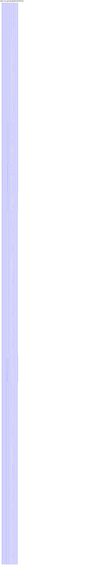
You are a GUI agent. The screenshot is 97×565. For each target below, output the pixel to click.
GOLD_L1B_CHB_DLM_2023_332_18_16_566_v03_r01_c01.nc (10, 362)
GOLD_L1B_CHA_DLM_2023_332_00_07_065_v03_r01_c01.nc (10, 124)
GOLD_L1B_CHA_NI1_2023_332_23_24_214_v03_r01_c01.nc (10, 334)
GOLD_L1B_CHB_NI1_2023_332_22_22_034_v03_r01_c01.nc (10, 498)
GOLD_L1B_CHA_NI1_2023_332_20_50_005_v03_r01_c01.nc (10, 251)
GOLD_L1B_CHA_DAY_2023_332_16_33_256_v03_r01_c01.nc (10, 105)
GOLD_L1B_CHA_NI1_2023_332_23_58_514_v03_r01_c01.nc (10, 353)
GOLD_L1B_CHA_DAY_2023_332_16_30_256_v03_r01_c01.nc (10, 103)
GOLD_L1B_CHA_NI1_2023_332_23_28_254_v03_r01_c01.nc (10, 337)
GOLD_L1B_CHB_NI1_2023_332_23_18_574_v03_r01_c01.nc (10, 537)
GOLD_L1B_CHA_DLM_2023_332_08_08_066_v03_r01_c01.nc (10, 142)
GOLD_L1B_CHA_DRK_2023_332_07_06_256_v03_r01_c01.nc (10, 170)
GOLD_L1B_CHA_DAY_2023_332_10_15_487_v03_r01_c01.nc (10, 41)
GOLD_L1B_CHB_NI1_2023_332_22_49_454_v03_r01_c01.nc (10, 517)
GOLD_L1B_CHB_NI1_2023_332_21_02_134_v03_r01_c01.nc (10, 444)
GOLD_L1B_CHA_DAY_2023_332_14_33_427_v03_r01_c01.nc (10, 88)
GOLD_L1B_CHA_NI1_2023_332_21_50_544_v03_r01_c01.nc (10, 284)
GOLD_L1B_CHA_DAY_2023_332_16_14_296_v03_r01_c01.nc (10, 91)
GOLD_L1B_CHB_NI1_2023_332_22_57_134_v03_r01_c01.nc (10, 522)
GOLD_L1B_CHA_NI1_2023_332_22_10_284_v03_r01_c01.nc (10, 293)
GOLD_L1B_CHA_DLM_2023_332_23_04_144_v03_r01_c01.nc (10, 158)
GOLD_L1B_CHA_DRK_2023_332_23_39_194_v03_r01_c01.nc (10, 191)
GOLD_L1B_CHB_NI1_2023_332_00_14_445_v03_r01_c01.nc (10, 391)
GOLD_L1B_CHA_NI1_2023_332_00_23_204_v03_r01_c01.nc (10, 222)
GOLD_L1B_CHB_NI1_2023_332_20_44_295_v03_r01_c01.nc (10, 431)
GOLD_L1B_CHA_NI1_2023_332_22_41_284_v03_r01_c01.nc (10, 309)
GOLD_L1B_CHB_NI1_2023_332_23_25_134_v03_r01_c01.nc (10, 541)
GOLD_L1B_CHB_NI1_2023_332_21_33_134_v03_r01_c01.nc (10, 464)
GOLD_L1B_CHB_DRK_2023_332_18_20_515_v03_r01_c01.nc (10, 377)
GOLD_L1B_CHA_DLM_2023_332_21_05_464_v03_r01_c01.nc (10, 147)
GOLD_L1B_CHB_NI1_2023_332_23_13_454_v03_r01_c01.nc (10, 533)
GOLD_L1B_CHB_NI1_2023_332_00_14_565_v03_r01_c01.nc (10, 392)
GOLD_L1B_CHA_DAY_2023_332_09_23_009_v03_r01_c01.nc (10, 25)
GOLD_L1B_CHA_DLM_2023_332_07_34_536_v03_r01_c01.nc (10, 136)
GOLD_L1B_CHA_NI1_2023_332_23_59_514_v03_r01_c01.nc (10, 354)
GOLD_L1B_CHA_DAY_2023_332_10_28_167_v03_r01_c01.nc (10, 50)
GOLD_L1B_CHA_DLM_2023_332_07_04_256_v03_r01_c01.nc (10, 133)
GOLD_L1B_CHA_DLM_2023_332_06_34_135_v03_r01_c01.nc (10, 129)
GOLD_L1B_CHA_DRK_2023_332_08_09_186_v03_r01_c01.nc (10, 173)
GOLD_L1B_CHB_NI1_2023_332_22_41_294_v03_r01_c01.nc (10, 511)
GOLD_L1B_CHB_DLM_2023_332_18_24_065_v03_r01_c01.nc (10, 365)
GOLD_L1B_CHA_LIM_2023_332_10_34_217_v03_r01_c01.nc (10, 195)
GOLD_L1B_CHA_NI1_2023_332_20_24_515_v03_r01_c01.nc (10, 238)
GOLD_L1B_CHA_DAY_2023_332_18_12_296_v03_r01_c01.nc (10, 107)
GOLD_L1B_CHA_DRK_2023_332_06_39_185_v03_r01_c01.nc (10, 169)
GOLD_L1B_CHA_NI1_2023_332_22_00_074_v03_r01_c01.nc (10, 290)
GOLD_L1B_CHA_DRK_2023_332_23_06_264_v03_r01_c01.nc (10, 189)
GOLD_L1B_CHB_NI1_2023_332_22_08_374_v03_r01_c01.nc (10, 489)
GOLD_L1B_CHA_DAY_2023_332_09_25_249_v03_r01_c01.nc (10, 27)
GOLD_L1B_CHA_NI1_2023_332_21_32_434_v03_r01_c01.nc (10, 276)
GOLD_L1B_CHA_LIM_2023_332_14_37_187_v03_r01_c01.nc (10, 203)
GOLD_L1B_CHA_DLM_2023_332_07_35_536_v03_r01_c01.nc (10, 137)
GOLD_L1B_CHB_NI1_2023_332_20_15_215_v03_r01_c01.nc (10, 412)
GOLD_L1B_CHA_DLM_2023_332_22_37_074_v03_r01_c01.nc (10, 157)
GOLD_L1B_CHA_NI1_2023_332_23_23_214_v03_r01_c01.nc (10, 333)
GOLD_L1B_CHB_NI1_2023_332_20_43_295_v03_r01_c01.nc (10, 430)
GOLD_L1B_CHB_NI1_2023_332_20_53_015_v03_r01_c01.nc (10, 437)
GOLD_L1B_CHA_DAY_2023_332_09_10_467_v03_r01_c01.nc (10, 20)
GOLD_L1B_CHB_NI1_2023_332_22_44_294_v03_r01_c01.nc (10, 513)
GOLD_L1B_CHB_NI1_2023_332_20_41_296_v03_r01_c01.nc (10, 429)
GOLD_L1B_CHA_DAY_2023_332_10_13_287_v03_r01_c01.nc (10, 39)
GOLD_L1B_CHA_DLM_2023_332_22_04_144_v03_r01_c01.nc (10, 152)
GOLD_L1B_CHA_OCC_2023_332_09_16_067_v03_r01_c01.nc (10, 357)
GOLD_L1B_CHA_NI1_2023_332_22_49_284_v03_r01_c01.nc (10, 315)
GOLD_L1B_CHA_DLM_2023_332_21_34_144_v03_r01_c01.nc (10, 149)
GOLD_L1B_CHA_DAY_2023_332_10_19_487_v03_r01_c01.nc (10, 44)
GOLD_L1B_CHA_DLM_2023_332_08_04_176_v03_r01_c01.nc (10, 140)
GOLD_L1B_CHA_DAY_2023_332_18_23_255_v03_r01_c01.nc (10, 115)
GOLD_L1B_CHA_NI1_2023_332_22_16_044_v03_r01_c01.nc (10, 297)
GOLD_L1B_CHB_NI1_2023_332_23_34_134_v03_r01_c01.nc (10, 547)
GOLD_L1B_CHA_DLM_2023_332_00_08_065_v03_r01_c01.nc (10, 125)
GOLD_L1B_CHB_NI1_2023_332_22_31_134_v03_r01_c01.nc (10, 505)
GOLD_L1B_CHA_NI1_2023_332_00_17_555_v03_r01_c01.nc (10, 219)
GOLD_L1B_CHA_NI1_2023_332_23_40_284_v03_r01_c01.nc (10, 340)
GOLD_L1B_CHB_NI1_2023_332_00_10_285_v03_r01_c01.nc (10, 388)
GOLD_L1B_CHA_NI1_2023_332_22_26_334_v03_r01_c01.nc (10, 304)
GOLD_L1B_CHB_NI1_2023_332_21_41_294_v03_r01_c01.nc (10, 469)
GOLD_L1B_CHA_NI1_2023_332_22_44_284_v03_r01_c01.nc (10, 311)
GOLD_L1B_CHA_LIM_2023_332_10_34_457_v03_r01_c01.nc (10, 196)
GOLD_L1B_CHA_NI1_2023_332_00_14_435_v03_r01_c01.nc (10, 216)
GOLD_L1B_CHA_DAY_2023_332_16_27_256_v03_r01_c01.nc (10, 101)
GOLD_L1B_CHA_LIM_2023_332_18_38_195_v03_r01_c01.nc (10, 211)
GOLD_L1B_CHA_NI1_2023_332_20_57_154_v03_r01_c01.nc (10, 256)
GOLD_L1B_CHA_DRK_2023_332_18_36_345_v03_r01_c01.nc (10, 181)
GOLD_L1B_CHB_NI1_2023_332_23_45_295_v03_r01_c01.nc (10, 554)
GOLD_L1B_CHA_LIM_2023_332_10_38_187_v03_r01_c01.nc (10, 198)
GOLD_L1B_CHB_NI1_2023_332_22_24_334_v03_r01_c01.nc (10, 500)
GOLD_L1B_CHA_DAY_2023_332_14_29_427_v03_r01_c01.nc (10, 85)
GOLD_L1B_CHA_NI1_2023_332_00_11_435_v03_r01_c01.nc (10, 214)
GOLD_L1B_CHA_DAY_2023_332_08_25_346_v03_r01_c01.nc (10, 13)
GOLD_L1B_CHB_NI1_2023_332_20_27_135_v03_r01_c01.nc (10, 419)
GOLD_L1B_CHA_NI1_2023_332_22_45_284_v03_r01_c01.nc (10, 312)
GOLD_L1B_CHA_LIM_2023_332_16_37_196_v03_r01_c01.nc (10, 207)
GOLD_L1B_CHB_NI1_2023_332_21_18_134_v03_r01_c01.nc (10, 454)
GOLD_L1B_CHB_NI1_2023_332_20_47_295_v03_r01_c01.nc (10, 433)
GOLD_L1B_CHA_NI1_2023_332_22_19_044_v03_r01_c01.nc (10, 299)
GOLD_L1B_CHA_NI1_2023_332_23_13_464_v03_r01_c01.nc (10, 327)
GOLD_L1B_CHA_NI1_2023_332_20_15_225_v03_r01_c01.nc (10, 232)
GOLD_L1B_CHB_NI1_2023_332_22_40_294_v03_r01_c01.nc (10, 510)
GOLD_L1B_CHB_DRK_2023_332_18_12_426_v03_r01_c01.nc (10, 375)
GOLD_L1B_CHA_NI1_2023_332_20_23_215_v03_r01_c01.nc (10, 237)
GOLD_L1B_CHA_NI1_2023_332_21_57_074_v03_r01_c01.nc (10, 288)
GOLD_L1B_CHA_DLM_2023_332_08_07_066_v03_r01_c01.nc (10, 141)
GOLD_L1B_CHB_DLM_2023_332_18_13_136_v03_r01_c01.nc (10, 359)
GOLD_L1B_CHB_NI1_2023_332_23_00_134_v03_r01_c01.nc (10, 524)
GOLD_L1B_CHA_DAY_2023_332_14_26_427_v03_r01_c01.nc (10, 83)
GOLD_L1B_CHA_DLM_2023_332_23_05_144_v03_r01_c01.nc (10, 159)
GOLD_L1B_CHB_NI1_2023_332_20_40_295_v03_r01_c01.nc (10, 428)
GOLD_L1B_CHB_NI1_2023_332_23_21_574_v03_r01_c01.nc (10, 539)
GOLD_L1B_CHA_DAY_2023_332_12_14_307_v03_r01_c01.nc (10, 58)
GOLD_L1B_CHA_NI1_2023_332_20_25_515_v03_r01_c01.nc (10, 239)
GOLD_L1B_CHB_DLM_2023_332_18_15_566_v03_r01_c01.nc (10, 361)
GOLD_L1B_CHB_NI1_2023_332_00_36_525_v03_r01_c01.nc (10, 407)
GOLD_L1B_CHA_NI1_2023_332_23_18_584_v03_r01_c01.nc (10, 331)
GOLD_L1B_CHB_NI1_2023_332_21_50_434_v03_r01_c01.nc (10, 476)
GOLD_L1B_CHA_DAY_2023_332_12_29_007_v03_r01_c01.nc (10, 68)
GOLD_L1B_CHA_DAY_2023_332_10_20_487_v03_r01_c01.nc (10, 45)
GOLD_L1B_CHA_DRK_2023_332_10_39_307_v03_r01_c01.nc (10, 176)
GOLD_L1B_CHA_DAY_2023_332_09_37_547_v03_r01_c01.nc (10, 36)
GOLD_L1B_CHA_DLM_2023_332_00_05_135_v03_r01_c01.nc (10, 123)
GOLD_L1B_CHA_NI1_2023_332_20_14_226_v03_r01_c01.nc (10, 231)
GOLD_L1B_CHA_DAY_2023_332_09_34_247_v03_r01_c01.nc (10, 33)
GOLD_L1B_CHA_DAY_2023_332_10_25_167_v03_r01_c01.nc (10, 48)
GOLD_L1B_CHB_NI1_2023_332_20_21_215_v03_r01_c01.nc (10, 416)
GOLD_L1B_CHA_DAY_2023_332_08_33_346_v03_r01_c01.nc (10, 19)
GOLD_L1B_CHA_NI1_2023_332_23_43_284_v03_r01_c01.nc (10, 342)
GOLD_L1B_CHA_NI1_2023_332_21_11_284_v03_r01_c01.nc (10, 261)
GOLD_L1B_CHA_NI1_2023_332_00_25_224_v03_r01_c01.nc (10, 224)
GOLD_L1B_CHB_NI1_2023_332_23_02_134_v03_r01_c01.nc (10, 525)
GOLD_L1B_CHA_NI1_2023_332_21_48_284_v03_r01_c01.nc (10, 282)
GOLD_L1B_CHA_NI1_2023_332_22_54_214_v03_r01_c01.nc (10, 318)
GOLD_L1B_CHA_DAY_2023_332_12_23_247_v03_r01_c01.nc (10, 64)
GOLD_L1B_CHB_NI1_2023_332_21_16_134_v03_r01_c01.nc (10, 453)
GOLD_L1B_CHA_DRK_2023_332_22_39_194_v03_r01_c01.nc (10, 188)
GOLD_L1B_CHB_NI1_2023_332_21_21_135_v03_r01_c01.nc (10, 456)
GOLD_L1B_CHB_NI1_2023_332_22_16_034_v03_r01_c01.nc (10, 494)
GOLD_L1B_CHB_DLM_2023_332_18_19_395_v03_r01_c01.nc (10, 363)
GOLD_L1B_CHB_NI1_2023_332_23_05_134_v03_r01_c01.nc (10, 527)
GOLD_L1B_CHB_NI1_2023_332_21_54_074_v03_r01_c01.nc (10, 479)
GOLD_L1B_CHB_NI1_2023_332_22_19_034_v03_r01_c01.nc (10, 496)
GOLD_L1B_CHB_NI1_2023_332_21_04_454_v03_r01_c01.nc (10, 446)
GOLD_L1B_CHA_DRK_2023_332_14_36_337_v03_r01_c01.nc (10, 178)
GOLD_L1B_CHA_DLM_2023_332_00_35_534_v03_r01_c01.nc (10, 127)
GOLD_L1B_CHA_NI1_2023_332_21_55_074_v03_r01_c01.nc (10, 287)
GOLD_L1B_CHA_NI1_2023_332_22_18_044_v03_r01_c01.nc (10, 298)
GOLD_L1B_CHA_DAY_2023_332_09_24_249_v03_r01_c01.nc (10, 26)
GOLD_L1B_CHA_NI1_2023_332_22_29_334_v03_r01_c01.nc (10, 306)
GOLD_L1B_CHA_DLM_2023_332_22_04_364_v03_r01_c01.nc (10, 153)
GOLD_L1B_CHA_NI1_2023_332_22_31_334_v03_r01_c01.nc (10, 307)
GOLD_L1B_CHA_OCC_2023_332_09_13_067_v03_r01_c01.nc (10, 355)
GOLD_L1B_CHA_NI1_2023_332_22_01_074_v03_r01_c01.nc (10, 291)
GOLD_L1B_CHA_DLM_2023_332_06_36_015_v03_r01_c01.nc (10, 130)
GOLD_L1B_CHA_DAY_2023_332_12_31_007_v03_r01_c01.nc (10, 69)
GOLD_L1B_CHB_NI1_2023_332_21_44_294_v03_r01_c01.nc (10, 471)
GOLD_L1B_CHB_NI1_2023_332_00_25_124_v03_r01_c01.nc (10, 399)
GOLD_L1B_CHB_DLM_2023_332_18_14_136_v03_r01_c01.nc (10, 360)
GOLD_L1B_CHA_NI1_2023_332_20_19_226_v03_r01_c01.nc (10, 235)
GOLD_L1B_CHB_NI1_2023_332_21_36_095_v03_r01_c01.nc (10, 466)
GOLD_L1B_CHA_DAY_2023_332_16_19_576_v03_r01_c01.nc (10, 95)
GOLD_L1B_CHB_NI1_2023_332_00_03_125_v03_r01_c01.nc (10, 384)
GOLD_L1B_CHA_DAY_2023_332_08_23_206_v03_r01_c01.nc (10, 11)
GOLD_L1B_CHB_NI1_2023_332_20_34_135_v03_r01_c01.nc (10, 424)
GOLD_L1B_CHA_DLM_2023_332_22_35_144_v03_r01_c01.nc (10, 156)
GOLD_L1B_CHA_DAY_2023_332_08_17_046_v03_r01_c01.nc (10, 7)
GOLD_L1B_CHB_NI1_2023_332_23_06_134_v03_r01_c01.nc (10, 528)
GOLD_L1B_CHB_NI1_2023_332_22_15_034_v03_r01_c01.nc (10, 493)
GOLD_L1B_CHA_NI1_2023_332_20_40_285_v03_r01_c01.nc (10, 244)
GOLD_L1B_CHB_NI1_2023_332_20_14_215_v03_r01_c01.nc (10, 411)
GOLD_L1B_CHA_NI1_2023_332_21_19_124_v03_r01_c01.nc (10, 266)
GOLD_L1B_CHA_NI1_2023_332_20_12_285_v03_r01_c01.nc (10, 230)
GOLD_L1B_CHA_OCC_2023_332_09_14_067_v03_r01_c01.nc (10, 356)
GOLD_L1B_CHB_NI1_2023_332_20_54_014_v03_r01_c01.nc (10, 438)
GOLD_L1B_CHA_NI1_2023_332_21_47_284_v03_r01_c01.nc (10, 281)
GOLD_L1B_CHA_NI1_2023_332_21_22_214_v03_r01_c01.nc (10, 268)
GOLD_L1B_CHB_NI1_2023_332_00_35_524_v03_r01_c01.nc (10, 406)
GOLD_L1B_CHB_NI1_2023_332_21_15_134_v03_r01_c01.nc (10, 452)
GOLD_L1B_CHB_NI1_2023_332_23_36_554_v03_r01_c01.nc (10, 549)
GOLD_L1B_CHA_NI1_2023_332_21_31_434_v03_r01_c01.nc (10, 275)
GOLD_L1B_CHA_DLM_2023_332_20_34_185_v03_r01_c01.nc (10, 143)
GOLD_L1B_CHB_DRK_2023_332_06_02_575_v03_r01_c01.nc (10, 374)
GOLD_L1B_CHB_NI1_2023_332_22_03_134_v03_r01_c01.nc (10, 485)
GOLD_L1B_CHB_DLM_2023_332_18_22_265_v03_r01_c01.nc (10, 364)
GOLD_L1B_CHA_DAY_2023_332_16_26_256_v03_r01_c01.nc (10, 100)
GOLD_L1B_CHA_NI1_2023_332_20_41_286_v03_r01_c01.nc (10, 245)
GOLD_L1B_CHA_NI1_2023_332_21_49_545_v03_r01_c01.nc (10, 283)
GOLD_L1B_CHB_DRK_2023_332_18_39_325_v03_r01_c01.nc (10, 381)
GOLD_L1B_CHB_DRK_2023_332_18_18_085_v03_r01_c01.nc (10, 376)
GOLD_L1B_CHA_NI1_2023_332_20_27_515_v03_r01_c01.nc (10, 240)
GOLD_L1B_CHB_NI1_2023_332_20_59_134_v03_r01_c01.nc (10, 442)
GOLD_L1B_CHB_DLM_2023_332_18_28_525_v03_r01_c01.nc (10, 368)
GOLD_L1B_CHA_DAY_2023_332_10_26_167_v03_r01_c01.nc (10, 49)
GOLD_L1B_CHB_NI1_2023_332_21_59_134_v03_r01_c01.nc (10, 482)
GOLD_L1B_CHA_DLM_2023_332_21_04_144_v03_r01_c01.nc (10, 146)
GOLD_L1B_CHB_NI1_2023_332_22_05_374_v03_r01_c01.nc (10, 487)
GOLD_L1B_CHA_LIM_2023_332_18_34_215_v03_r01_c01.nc (10, 208)
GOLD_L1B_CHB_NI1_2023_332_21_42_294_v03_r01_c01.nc (10, 470)
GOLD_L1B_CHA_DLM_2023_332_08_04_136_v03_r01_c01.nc (10, 139)
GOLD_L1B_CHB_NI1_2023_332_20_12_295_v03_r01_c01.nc (10, 410)
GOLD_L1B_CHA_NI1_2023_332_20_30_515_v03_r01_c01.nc (10, 242)
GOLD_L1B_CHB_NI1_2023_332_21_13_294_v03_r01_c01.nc (10, 451)
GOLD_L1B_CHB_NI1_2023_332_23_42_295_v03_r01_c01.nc (10, 552)
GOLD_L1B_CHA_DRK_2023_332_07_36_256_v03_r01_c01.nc (10, 171)
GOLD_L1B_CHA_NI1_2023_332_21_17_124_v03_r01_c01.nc (10, 265)
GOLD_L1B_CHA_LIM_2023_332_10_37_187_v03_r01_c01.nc (10, 197)
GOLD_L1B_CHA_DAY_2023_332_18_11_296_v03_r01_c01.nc (10, 106)
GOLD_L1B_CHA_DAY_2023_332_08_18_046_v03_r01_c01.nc (10, 8)
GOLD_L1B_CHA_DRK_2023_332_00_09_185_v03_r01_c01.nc (10, 165)
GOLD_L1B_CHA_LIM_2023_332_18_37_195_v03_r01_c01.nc (10, 210)
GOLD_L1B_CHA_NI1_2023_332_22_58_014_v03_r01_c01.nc (10, 321)
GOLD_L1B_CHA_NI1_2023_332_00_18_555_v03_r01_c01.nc (10, 220)
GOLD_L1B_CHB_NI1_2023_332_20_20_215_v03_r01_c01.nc (10, 415)
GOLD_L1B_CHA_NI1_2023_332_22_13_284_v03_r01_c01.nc (10, 295)
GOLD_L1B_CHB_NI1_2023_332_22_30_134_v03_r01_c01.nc (10, 504)
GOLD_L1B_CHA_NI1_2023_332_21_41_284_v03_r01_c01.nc (10, 277)
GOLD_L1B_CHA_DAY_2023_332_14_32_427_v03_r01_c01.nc (10, 87)
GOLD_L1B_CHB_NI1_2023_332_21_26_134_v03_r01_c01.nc (10, 459)
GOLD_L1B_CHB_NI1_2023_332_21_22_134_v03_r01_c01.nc (10, 457)
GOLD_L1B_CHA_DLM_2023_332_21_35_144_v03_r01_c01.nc (10, 150)
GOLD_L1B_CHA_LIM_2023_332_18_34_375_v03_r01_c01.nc (10, 209)
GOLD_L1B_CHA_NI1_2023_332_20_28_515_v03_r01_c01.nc (10, 241)
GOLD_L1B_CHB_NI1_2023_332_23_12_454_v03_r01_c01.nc (10, 532)
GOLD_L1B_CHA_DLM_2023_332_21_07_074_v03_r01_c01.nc (10, 148)
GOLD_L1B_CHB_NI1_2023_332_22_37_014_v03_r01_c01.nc (10, 509)
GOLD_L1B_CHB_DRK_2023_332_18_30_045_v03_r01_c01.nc (10, 379)
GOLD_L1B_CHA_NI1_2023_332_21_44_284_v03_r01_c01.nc (10, 279)
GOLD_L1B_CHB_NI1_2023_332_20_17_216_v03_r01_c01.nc (10, 413)
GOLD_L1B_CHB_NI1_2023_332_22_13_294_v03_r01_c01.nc (10, 492)
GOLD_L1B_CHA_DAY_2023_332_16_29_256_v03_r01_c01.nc (10, 102)
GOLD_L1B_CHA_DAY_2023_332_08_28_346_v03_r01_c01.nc (10, 15)
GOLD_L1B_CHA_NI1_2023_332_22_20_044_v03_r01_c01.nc (10, 300)
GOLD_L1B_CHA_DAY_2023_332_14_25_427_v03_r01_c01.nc (10, 82)
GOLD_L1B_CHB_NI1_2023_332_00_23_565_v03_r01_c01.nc (10, 398)
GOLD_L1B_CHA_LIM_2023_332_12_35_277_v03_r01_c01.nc (10, 200)
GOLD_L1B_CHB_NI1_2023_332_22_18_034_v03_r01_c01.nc (10, 495)
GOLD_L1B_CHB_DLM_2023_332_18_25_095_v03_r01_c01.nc (10, 366)
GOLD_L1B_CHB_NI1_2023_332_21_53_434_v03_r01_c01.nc (10, 478)
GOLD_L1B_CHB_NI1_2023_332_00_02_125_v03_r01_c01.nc (10, 383)
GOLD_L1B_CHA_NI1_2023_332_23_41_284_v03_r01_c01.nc (10, 341)
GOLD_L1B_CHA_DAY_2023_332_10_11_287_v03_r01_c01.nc (10, 38)
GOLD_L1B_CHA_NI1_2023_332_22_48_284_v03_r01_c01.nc (10, 314)
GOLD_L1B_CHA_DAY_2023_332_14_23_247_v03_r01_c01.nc (10, 80)
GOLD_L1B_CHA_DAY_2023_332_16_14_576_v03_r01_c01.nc (10, 92)
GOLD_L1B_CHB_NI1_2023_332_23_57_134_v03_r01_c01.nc (10, 562)
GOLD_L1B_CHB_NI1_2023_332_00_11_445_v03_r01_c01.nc (10, 389)
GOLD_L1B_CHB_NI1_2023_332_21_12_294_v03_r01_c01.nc (10, 450)
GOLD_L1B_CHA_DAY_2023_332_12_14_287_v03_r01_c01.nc (10, 57)
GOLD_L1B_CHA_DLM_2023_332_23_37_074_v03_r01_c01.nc (10, 163)
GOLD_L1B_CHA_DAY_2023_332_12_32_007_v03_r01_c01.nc (10, 70)
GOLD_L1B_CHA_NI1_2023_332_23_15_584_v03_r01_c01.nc (10, 329)
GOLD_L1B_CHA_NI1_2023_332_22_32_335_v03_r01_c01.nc (10, 308)
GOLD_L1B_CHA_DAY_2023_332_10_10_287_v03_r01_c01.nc (10, 37)
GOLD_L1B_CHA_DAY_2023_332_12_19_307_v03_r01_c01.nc (10, 61)
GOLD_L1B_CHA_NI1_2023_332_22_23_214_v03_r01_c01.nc (10, 301)
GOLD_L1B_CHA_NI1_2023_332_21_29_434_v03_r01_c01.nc (10, 274)
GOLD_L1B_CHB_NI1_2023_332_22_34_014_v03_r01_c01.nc (10, 507)
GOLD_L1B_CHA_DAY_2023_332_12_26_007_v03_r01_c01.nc (10, 66)
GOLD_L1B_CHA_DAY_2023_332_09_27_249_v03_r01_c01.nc (10, 28)
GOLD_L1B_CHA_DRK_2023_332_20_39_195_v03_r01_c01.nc (10, 183)
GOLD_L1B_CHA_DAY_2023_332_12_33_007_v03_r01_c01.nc (10, 71)
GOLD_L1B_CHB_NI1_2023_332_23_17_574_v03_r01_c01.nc (10, 536)
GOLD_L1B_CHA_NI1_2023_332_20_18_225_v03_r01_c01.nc (10, 234)
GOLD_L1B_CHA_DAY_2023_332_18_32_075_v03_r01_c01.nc (10, 121)
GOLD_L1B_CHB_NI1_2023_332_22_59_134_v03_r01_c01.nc (10, 523)
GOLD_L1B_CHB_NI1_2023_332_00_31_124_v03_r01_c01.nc (10, 403)
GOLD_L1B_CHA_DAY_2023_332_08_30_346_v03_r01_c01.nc (10, 17)
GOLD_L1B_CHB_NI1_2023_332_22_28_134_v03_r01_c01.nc (10, 503)
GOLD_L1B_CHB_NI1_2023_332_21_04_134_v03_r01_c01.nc (10, 445)
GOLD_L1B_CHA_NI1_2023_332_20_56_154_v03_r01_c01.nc (10, 255)
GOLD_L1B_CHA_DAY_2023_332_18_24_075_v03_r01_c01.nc (10, 116)
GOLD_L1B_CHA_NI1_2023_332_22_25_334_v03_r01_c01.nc (10, 303)
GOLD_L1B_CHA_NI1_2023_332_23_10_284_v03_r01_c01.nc (10, 324)
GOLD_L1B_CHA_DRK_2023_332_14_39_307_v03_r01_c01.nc (10, 179)
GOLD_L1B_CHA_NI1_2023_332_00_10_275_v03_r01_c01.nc (10, 213)
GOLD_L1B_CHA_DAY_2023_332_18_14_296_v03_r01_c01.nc (10, 108)
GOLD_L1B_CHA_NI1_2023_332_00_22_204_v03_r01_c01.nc (10, 221)
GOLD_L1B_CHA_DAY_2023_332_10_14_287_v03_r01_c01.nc (10, 40)
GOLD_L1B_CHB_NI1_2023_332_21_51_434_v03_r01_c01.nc (10, 477)
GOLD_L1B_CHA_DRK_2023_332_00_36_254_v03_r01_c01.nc (10, 166)
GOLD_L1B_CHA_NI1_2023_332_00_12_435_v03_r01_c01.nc (10, 215)
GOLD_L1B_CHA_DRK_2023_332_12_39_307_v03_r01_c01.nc (10, 177)
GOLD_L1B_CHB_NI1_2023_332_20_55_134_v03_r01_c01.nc (10, 439)
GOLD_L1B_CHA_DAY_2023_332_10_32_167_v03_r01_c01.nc (10, 53)
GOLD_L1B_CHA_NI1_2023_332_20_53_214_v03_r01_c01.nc (10, 253)
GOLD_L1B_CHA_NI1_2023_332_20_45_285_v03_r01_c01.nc (10, 248)
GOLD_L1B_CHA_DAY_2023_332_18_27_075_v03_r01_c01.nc (10, 118)
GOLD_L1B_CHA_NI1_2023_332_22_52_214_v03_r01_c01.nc (10, 317)
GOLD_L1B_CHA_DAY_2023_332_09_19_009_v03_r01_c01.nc (10, 22)
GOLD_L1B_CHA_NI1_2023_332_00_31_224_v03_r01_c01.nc (10, 228)
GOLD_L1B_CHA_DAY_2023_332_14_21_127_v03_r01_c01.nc (10, 79)
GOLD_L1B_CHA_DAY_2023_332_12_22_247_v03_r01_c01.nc (10, 63)
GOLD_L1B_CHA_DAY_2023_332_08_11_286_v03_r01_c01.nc (10, 3)
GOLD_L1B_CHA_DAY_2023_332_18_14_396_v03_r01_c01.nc (10, 109)
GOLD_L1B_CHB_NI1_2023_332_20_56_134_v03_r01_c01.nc (10, 440)
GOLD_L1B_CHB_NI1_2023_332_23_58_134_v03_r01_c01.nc (10, 563)
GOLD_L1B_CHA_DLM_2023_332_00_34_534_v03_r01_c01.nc (10, 126)
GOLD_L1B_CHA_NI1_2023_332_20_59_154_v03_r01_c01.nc (10, 257)
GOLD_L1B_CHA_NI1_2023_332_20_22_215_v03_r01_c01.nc (10, 236)
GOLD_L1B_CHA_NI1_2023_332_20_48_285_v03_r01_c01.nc (10, 250)
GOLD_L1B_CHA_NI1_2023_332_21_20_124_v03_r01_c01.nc (10, 267)
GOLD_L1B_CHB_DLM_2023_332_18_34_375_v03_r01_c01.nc (10, 371)
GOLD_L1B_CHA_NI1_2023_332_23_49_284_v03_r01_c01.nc (10, 346)
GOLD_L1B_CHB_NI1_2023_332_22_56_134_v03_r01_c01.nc (10, 521)
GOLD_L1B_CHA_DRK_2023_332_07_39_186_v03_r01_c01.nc (10, 172)
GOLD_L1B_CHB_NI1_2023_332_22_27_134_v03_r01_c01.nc (10, 502)
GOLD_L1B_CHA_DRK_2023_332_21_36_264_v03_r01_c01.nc (10, 185)
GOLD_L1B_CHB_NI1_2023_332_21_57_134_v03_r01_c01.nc (10, 481)
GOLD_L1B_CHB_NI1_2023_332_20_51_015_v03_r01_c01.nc (10, 436)
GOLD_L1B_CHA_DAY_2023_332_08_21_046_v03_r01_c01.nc (10, 10)
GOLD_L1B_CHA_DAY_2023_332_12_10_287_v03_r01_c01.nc (10, 54)
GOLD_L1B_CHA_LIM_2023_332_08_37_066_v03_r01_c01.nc (10, 194)
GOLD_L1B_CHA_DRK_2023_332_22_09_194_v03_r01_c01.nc (10, 187)
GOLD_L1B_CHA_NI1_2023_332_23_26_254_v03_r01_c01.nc (10, 336)
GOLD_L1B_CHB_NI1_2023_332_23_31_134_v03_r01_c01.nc (10, 545)
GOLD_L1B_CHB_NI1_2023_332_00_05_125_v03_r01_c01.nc (10, 385)
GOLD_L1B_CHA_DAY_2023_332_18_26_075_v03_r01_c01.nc (10, 117)
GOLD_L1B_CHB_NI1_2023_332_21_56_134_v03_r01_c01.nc (10, 480)
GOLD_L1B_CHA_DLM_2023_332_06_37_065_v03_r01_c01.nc (10, 131)
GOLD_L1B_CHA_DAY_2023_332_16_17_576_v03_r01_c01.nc (10, 94)
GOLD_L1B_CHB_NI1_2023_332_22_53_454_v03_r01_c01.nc (10, 520)
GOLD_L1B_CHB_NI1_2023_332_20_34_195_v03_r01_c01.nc (10, 425)
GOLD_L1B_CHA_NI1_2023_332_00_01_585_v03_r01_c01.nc (10, 212)
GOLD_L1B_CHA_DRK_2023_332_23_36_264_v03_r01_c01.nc (10, 190)
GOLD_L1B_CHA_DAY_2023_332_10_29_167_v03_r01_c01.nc (10, 51)
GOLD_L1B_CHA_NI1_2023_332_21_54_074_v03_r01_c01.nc (10, 286)
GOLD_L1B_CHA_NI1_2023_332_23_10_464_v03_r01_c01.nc (10, 325)
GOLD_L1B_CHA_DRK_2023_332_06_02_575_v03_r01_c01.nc (10, 168)
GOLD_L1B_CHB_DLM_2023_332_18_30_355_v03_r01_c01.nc (10, 369)
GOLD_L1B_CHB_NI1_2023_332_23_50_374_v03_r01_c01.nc (10, 558)
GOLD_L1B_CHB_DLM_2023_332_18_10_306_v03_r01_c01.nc (10, 358)
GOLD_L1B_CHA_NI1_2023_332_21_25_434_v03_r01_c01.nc (10, 271)
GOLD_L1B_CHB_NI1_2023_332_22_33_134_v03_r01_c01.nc (10, 506)
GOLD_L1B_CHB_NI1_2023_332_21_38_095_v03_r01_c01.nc (10, 467)
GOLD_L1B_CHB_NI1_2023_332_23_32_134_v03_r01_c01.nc (10, 546)
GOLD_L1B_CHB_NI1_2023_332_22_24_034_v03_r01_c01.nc (10, 499)
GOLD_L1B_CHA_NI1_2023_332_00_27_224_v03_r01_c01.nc (10, 225)
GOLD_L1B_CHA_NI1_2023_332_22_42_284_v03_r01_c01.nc (10, 310)
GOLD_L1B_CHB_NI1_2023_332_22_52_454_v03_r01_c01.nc (10, 519)
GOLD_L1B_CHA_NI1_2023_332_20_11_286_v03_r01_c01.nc (10, 229)
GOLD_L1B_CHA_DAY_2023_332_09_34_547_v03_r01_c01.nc (10, 34)
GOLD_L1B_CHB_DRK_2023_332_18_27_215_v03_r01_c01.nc (10, 378)
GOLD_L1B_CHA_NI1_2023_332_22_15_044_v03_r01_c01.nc (10, 296)
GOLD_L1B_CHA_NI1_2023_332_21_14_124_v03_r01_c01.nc (10, 263)
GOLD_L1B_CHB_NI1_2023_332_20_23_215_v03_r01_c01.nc (10, 417)
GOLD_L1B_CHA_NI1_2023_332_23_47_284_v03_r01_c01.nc (10, 345)
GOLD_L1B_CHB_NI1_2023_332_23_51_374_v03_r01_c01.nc (10, 559)
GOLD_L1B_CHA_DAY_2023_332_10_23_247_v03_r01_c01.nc (10, 47)
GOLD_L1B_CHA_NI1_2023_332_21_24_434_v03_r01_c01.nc (10, 270)
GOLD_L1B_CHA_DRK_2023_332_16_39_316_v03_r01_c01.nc (10, 180)
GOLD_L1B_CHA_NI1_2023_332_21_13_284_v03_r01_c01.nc (10, 262)
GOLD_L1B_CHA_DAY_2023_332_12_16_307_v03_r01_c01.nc (10, 59)
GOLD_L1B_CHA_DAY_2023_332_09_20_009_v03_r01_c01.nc (10, 23)
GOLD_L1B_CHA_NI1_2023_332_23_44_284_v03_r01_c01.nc (10, 343)
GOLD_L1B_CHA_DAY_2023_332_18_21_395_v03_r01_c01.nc (10, 114)
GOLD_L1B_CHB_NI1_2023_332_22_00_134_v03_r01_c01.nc (10, 483)
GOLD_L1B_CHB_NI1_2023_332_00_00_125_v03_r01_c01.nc (10, 382)
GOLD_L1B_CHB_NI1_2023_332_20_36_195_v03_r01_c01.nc (10, 426)
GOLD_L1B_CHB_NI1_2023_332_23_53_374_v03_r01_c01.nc (10, 560)
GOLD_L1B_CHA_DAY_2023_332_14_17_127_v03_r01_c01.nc (10, 76)
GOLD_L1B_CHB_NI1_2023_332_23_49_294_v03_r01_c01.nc (10, 557)
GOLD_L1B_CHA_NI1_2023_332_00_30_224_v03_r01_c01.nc (10, 227)
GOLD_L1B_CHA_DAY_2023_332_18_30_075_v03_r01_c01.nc (10, 120)
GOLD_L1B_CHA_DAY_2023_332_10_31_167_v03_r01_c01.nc (10, 52)
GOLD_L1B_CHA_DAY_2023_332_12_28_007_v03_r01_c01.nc (10, 67)
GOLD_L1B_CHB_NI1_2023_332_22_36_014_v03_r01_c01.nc (10, 508)
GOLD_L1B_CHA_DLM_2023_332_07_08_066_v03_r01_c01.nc (10, 135)
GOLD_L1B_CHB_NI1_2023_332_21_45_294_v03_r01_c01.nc (10, 472)
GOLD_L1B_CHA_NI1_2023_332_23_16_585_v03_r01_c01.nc (10, 330)
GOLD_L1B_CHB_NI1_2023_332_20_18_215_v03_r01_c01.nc (10, 414)
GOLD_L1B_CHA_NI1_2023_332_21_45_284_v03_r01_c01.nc (10, 280)
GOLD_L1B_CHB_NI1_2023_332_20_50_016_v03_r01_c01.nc (10, 435)
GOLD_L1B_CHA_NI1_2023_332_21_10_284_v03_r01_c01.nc (10, 260)
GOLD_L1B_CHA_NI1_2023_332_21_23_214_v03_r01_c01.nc (10, 269)
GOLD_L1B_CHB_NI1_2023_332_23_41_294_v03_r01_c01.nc (10, 551)
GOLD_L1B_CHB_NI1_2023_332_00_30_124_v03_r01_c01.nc (10, 402)
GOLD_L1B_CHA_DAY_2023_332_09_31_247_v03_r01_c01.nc (10, 31)
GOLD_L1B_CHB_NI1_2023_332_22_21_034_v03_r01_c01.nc (10, 497)
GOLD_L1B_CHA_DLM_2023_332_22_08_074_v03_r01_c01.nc (10, 155)
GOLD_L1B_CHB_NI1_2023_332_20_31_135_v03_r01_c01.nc (10, 422)
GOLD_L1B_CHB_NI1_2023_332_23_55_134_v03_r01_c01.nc (10, 561)
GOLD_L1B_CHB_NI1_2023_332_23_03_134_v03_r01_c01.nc (10, 526)
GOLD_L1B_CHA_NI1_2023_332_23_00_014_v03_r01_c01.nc (10, 322)
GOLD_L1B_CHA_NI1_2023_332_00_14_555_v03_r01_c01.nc (10, 217)
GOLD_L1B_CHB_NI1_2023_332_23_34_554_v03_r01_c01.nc (10, 548)
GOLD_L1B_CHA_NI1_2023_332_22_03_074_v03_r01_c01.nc (10, 292)
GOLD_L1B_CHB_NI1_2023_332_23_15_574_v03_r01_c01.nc (10, 535)
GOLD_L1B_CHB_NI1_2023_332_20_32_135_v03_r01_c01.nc (10, 423)
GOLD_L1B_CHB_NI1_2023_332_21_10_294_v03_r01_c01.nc (10, 449)
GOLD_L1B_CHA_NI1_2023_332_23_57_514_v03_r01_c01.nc (10, 352)
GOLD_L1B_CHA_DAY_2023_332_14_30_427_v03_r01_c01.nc (10, 86)
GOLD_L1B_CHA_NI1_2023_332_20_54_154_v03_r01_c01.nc (10, 254)
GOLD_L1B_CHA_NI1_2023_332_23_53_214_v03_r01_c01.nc (10, 349)
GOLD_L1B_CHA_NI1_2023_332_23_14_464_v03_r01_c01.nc (10, 328)
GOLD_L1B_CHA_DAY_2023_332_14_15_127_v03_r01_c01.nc (10, 75)
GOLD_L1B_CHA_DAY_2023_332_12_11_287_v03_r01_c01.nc (10, 55)
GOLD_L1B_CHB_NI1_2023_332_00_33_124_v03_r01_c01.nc (10, 404)
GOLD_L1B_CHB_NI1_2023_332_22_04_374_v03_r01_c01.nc (10, 486)
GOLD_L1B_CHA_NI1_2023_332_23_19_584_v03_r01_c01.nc (10, 332)
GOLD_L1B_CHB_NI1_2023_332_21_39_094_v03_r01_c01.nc (10, 468)
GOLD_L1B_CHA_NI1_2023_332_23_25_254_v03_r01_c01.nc (10, 335)
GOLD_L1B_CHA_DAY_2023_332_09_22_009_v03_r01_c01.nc (10, 24)
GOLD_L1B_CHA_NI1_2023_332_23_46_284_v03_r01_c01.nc (10, 344)
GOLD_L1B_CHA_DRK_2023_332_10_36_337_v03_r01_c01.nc (10, 175)
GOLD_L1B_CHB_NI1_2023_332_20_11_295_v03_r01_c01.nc (10, 409)
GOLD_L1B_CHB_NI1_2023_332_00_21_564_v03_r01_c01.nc (10, 397)
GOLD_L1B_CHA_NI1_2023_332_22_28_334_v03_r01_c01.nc (10, 305)
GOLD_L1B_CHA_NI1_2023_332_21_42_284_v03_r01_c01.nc (10, 278)
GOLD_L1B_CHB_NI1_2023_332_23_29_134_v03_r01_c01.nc (10, 544)
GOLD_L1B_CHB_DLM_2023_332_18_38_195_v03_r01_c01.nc (10, 373)
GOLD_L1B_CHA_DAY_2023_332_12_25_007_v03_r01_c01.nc (10, 65)
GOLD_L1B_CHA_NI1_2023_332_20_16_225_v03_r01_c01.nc (10, 233)
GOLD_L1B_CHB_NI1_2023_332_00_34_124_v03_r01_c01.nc (10, 405)
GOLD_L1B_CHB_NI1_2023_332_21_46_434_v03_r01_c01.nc (10, 473)
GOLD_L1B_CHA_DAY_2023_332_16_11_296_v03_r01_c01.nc (10, 89)
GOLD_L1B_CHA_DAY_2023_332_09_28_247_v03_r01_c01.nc (10, 29)
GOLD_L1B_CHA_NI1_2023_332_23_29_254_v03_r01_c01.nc (10, 338)
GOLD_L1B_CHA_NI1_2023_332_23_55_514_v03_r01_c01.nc (10, 351)
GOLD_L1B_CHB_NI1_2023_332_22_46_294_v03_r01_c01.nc (10, 514)
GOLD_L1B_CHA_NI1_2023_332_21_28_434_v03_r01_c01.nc (10, 273)
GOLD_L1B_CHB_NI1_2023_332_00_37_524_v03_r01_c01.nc (10, 408)
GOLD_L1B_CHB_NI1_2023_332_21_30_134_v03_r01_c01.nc (10, 462)
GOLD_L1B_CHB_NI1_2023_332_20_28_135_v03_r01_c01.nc (10, 420)
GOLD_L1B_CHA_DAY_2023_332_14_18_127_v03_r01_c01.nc (10, 77)
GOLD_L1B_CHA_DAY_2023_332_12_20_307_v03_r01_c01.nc (10, 62)
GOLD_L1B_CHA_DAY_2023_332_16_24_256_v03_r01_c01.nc (10, 99)
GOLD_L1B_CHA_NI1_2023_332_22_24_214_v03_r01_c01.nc (10, 302)
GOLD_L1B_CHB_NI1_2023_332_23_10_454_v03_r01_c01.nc (10, 531)
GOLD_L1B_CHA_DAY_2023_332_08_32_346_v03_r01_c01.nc (10, 18)
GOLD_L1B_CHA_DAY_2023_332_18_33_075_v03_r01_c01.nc (10, 122)
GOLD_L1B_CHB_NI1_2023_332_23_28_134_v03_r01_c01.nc (10, 543)
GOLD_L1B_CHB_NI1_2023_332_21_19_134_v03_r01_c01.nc (10, 455)
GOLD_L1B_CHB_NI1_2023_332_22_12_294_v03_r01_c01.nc (10, 491)
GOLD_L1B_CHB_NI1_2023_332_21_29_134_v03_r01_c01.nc (10, 461)
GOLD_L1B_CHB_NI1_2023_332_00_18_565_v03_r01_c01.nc (10, 395)
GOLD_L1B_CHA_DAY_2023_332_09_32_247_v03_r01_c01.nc (10, 32)
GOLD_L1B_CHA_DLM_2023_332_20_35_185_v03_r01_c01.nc (10, 144)
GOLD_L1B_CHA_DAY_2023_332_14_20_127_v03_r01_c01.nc (10, 78)
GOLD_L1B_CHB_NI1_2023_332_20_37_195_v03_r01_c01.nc (10, 427)
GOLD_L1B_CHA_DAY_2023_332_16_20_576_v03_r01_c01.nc (10, 96)
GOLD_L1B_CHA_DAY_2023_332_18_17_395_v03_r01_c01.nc (10, 111)
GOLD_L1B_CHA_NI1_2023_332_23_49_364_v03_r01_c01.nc (10, 347)
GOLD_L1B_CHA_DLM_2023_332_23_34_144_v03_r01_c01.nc (10, 161)
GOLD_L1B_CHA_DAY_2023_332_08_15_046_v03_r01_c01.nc (10, 6)
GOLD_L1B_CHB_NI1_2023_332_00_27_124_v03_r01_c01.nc (10, 400)
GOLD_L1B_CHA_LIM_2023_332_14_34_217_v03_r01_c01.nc (10, 202)
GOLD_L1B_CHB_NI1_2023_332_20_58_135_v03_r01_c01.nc (10, 441)
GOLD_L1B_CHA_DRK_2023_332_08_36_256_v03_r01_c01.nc (10, 174)
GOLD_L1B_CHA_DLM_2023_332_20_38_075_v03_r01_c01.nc (10, 145)
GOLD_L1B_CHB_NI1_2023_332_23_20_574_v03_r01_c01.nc (10, 538)
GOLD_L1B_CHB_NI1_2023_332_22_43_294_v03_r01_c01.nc (10, 512)
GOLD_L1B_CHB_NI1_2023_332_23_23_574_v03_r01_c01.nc (10, 540)
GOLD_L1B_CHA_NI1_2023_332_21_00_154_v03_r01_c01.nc (10, 258)
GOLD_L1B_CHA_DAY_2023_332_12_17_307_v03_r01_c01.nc (10, 60)
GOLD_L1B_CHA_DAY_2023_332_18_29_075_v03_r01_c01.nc (10, 119)
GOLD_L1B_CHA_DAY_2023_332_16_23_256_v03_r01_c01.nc (10, 98)
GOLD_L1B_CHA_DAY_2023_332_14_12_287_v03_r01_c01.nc (10, 73)
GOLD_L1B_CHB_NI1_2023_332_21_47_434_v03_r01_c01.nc (10, 474)
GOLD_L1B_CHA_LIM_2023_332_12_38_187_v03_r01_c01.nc (10, 201)
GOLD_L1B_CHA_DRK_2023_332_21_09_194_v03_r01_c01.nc (10, 184)
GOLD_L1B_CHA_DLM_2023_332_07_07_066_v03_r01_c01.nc (10, 134)
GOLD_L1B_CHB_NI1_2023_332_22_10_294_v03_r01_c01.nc (10, 490)
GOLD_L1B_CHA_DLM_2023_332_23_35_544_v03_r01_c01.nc (10, 162)
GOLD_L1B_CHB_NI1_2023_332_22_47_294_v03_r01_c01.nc (10, 515)
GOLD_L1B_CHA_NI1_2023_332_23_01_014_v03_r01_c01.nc (10, 323)
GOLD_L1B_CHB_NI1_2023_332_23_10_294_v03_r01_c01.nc (10, 530)
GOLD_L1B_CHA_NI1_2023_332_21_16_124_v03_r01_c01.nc (10, 264)
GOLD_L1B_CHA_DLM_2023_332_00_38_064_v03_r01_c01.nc (10, 128)
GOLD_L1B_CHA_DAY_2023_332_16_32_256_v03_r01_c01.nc (10, 104)
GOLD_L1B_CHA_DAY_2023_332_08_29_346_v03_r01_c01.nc (10, 16)
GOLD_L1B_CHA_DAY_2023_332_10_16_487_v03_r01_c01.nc (10, 42)
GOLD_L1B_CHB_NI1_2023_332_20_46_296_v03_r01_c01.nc (10, 432)
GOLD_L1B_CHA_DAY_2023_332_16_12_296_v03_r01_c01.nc (10, 90)
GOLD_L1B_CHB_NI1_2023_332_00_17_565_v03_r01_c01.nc (10, 394)
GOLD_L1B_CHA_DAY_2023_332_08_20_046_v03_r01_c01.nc (10, 9)
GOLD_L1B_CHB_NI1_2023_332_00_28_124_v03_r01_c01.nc (10, 401)
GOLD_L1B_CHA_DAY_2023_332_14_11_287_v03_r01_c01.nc (10, 72)
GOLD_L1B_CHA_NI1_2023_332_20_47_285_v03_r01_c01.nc (10, 249)
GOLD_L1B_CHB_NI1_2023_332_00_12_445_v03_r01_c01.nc (10, 390)
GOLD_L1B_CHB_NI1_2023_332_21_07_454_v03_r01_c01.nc (10, 448)
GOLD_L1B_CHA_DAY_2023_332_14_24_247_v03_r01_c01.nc (10, 81)
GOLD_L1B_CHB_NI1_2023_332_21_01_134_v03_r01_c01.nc (10, 443)
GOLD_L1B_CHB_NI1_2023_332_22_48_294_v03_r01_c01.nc (10, 516)
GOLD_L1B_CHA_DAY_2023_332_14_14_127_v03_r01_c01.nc (10, 74)
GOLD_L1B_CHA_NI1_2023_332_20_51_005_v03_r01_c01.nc (10, 252)
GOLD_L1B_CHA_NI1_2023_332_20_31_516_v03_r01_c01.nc (10, 243)
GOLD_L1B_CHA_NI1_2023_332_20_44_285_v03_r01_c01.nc (10, 247)
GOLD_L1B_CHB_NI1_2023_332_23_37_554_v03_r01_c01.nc (10, 550)
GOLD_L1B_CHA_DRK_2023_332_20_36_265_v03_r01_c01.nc (10, 182)
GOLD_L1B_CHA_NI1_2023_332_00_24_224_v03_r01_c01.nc (10, 223)
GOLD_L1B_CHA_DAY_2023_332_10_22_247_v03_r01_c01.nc (10, 46)
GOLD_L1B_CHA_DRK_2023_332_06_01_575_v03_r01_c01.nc (10, 167)
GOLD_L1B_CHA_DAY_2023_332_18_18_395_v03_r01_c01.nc (10, 112)
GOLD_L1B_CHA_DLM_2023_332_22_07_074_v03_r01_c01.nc (10, 154)
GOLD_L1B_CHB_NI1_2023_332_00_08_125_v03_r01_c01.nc (10, 387)
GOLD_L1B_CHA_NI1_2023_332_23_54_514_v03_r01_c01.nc (10, 350)
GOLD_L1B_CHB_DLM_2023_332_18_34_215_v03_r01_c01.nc (10, 370)
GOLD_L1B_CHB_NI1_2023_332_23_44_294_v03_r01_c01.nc (10, 553)
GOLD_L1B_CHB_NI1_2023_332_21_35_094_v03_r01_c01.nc (10, 465)
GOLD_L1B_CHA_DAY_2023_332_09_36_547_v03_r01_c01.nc (10, 35)
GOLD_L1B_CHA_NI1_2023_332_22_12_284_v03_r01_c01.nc (10, 294)
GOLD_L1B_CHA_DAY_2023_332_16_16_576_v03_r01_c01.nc (10, 93)
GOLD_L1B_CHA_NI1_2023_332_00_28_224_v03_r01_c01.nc (10, 226)
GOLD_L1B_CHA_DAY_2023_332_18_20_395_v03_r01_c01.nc (10, 113)
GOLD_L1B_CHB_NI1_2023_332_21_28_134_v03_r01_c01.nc (10, 460)
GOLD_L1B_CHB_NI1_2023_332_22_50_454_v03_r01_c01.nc (10, 518)
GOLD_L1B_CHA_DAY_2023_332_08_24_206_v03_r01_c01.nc (10, 12)
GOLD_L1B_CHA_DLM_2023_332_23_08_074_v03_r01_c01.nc (10, 160)
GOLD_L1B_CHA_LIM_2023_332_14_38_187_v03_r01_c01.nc (10, 204)
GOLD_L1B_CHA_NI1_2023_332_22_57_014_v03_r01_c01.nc (10, 320)
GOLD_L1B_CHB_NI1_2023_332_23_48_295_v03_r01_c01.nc (10, 556)
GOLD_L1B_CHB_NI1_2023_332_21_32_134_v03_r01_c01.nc (10, 463)
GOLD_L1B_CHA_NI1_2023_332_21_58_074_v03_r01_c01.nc (10, 289)
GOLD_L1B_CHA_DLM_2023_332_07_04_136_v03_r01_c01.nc (10, 132)
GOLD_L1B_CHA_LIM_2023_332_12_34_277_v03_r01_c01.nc (10, 199)
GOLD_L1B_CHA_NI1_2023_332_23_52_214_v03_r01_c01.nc (10, 348)
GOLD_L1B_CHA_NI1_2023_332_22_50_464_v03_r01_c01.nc (10, 316)
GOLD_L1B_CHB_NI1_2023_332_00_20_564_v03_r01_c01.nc (10, 396)
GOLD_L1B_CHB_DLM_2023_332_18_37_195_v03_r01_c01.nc (10, 372)
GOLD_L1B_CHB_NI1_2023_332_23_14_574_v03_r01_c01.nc (10, 534)
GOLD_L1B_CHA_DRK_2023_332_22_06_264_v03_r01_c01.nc (10, 186)
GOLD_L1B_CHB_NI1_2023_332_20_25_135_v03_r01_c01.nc (10, 418)
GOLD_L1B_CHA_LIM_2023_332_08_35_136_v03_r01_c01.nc (10, 193)
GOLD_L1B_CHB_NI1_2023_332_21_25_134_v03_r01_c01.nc (10, 458)
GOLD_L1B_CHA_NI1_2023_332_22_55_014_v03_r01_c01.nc (10, 319)
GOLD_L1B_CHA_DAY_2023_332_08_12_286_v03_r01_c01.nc (10, 4)
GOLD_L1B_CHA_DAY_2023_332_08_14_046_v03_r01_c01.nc (10, 5)
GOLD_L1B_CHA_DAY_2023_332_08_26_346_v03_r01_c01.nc (10, 14)
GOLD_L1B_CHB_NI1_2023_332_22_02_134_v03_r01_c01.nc (10, 484)
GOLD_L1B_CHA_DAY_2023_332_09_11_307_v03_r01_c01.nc (10, 21)
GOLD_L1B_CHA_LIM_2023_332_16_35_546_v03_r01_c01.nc (10, 206)
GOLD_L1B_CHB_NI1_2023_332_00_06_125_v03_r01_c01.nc (10, 386)
